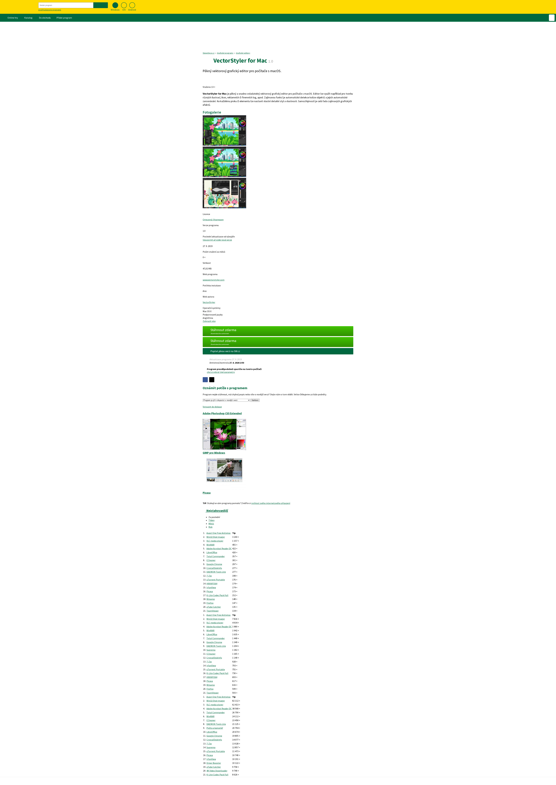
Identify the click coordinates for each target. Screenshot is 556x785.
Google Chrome (214, 564)
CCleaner (210, 560)
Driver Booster (213, 763)
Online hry (13, 17)
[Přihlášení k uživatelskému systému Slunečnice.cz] (552, 17)
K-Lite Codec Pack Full (217, 595)
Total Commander (215, 556)
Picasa (209, 591)
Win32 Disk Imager (215, 536)
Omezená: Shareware (213, 219)
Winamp (210, 599)
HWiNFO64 (211, 583)
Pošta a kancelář (214, 727)
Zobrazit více (209, 321)
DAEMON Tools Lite (216, 571)
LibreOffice (211, 552)
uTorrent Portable (215, 579)
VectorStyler (209, 302)
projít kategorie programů (49, 10)
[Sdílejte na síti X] (211, 379)
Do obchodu (45, 17)
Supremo (210, 649)
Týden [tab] (211, 520)
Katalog (28, 17)
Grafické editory (243, 53)
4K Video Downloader (216, 770)
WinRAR (210, 544)
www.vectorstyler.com (213, 279)
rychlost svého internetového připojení (270, 503)
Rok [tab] (210, 526)
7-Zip (209, 575)
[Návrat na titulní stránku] (18, 7)
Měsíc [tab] (211, 523)
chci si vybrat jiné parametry (221, 372)
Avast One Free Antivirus (218, 533)
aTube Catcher (213, 606)
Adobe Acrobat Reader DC (219, 548)
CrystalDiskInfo (214, 568)
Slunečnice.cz (208, 53)
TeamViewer (212, 610)
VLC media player (214, 540)
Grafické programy (225, 53)
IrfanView (211, 587)
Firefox (209, 602)
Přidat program (64, 17)
